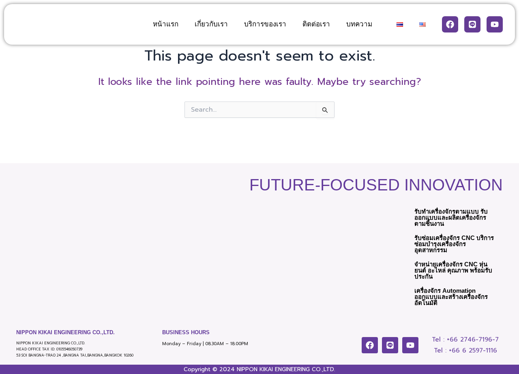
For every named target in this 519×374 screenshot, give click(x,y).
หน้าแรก (165, 24)
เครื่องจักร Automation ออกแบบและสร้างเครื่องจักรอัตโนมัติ (451, 296)
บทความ (359, 24)
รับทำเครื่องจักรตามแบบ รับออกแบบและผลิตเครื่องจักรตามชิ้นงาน (451, 217)
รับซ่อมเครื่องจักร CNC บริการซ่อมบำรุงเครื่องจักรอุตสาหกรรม (454, 243)
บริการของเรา (265, 24)
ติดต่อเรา (316, 24)
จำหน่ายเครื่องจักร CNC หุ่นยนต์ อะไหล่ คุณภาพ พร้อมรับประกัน (453, 270)
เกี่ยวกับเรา (211, 24)
